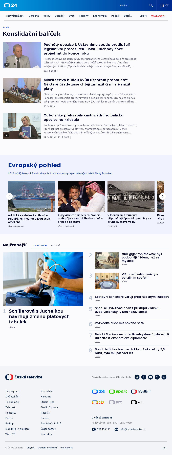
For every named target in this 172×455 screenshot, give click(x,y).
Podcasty (10, 412)
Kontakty (46, 434)
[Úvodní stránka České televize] (24, 377)
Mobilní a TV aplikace (17, 428)
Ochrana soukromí (47, 447)
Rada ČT (45, 412)
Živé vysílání (12, 396)
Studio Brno (47, 402)
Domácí (59, 15)
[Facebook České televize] (143, 377)
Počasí (115, 15)
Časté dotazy (48, 428)
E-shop (9, 423)
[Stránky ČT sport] (118, 391)
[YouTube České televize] (150, 377)
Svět (71, 15)
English (30, 447)
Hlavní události (15, 15)
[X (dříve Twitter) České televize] (157, 377)
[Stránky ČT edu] (137, 402)
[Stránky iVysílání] (140, 391)
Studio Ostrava (49, 407)
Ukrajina (34, 15)
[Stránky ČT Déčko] (98, 402)
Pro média (47, 391)
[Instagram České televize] (137, 377)
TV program (12, 391)
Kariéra (45, 418)
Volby (47, 15)
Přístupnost (66, 447)
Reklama (46, 396)
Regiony (84, 15)
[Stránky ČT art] (115, 402)
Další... (128, 15)
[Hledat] (151, 5)
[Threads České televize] (164, 377)
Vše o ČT (10, 434)
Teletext (10, 407)
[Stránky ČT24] (98, 391)
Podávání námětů (51, 423)
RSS (165, 447)
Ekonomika (100, 15)
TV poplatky (12, 402)
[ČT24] (10, 5)
